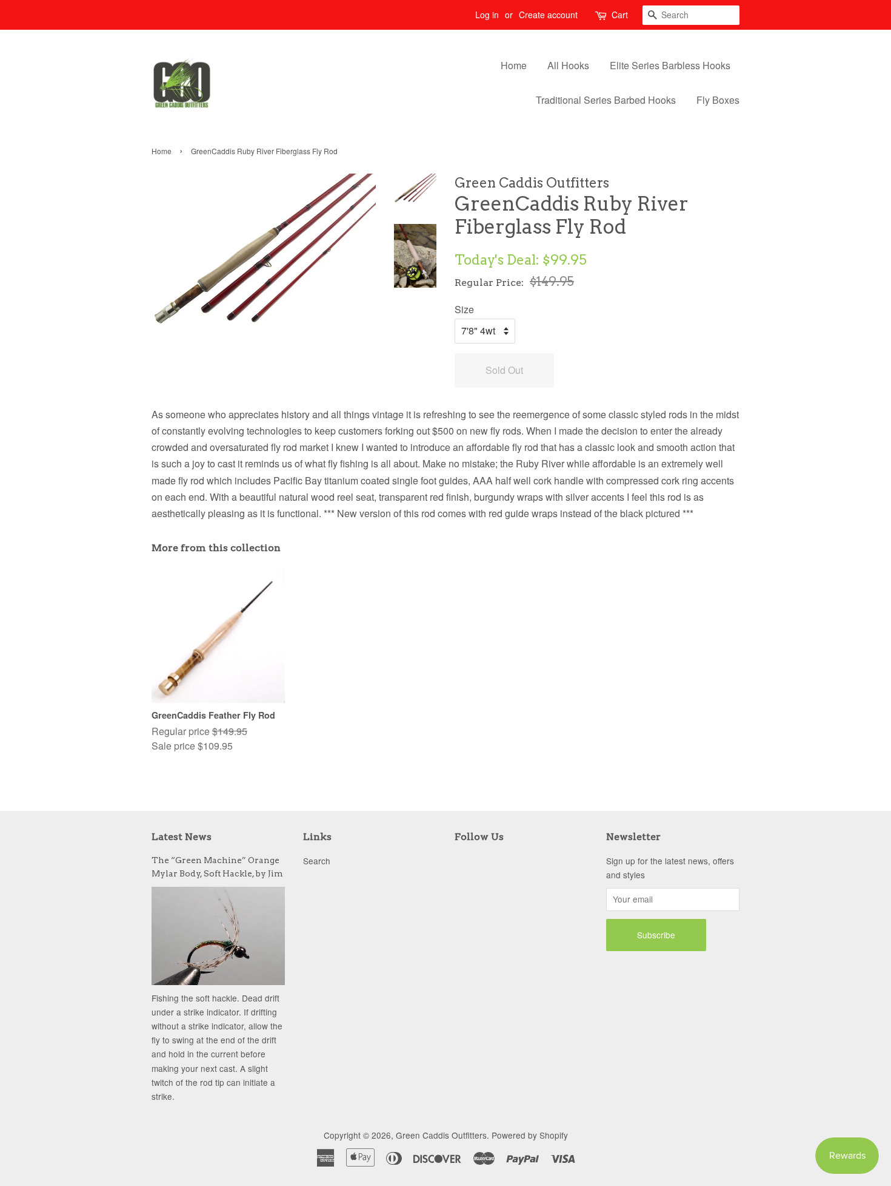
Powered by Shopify (530, 1135)
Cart (620, 14)
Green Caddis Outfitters (441, 1135)
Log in (487, 14)
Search (316, 861)
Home (514, 65)
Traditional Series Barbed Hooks (606, 100)
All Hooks (568, 65)
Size (464, 309)
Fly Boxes (717, 100)
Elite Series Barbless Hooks (670, 65)
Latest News (182, 836)
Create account (548, 14)
